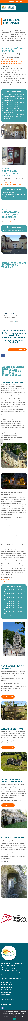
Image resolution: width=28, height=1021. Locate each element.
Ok (14, 1018)
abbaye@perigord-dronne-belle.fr (10, 581)
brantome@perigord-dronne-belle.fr (12, 63)
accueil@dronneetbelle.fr (15, 1)
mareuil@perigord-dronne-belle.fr (11, 184)
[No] (26, 1015)
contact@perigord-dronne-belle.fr (11, 61)
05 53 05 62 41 (8, 182)
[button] (4, 294)
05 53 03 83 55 (4, 1)
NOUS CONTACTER (8, 999)
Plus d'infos (8, 697)
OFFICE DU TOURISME (17, 350)
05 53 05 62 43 (8, 222)
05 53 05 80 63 (8, 59)
